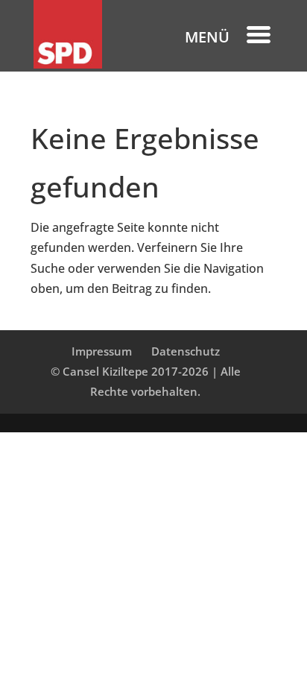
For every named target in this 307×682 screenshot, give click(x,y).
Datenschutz (185, 351)
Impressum (102, 351)
